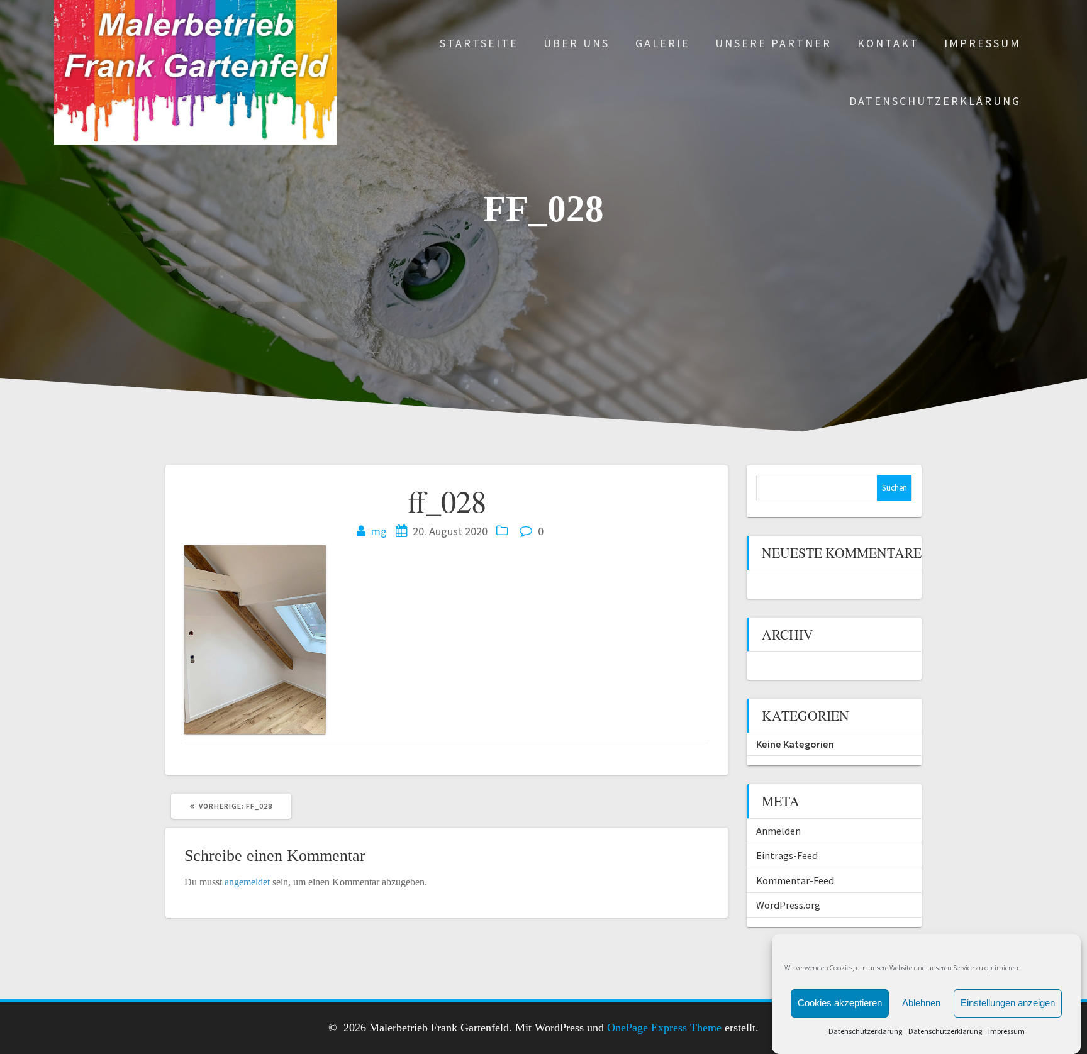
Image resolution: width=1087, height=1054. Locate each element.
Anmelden (778, 830)
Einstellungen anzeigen (1008, 1002)
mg (379, 531)
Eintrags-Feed (787, 855)
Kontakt (888, 43)
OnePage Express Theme (664, 1027)
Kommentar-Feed (795, 880)
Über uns (577, 43)
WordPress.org (788, 905)
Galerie (662, 43)
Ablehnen (921, 1002)
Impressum (1006, 1031)
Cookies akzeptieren (840, 1002)
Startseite (479, 43)
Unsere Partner (773, 43)
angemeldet (247, 882)
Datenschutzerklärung (865, 1031)
